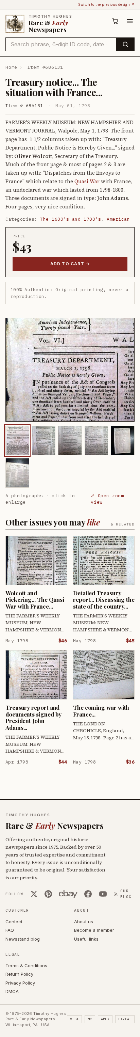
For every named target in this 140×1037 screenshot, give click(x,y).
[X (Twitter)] (34, 894)
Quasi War (87, 181)
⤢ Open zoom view (107, 499)
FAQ (9, 930)
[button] (70, 369)
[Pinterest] (48, 894)
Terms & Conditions (26, 965)
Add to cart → (70, 263)
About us (83, 921)
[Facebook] (88, 894)
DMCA (12, 991)
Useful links (86, 939)
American (118, 219)
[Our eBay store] (68, 894)
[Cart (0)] (115, 21)
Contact (13, 921)
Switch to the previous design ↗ (106, 4)
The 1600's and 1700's (70, 219)
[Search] (125, 44)
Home (11, 67)
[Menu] (130, 21)
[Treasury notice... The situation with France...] (17, 440)
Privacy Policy (20, 983)
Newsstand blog (22, 939)
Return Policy (19, 974)
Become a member (94, 930)
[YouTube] (103, 894)
